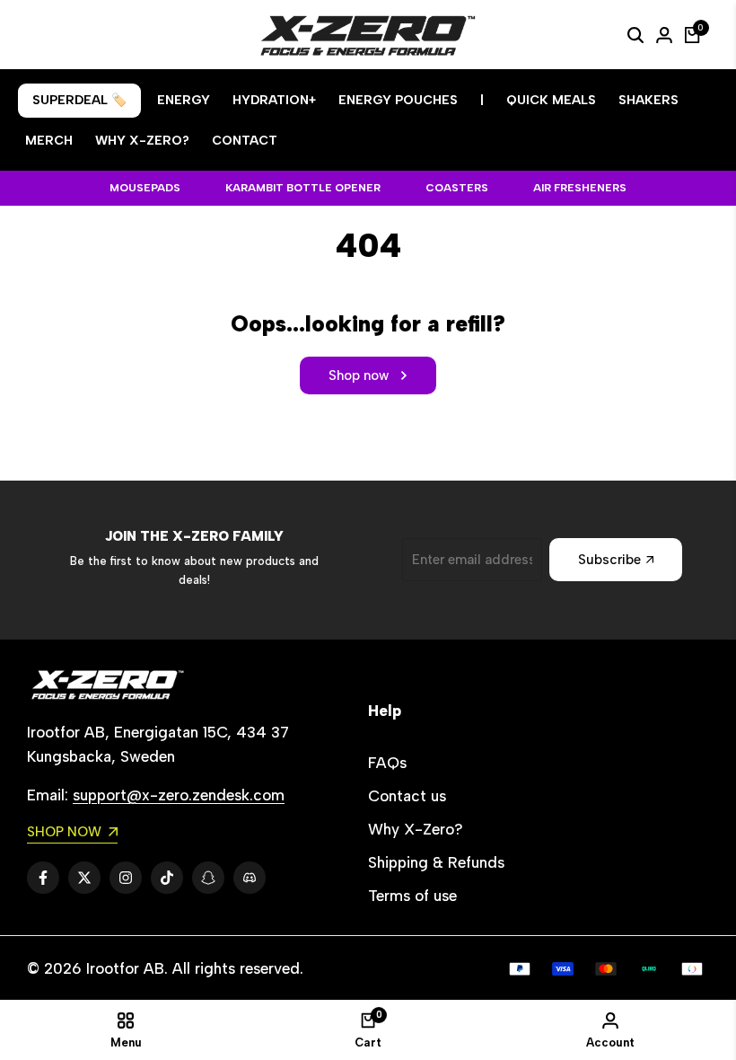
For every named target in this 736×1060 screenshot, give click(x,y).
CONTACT (244, 140)
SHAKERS (648, 100)
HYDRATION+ (274, 100)
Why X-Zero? (415, 829)
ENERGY (183, 100)
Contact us (407, 796)
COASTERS (456, 187)
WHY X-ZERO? (142, 140)
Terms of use (412, 896)
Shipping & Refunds (436, 862)
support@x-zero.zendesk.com (179, 795)
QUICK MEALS (551, 100)
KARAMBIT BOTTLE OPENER (303, 187)
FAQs (387, 763)
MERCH (49, 140)
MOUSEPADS (145, 187)
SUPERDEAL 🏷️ (79, 100)
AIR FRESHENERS (579, 187)
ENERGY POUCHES (398, 100)
